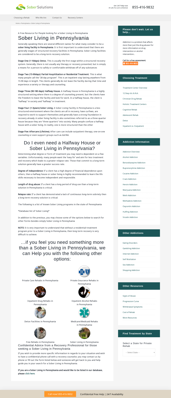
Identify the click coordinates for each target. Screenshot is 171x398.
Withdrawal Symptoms (132, 307)
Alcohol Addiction (130, 157)
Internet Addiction (131, 254)
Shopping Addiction (131, 270)
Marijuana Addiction (132, 190)
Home (18, 23)
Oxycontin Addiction (131, 206)
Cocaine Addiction (130, 173)
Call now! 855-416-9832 (60, 394)
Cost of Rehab (129, 312)
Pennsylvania (25, 23)
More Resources (130, 317)
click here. (30, 373)
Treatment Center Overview (135, 88)
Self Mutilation (129, 259)
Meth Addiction (129, 195)
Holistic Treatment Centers (134, 104)
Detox (125, 120)
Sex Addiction (128, 264)
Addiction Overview (131, 151)
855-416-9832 (131, 63)
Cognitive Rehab (130, 109)
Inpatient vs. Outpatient (133, 126)
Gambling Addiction (131, 248)
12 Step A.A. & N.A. (130, 93)
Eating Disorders (130, 243)
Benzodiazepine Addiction (134, 162)
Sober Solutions (34, 6)
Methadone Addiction (132, 201)
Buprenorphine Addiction (134, 168)
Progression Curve (131, 301)
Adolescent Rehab (130, 115)
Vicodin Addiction (130, 217)
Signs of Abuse (129, 296)
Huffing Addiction (130, 212)
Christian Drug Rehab (132, 98)
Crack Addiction (129, 179)
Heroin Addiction (130, 184)
